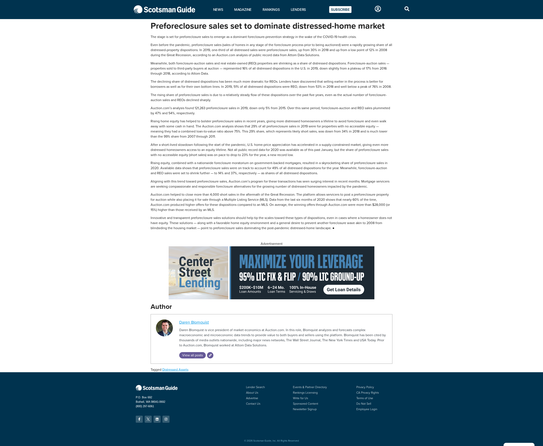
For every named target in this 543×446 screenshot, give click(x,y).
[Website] (210, 355)
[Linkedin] (157, 419)
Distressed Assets (175, 369)
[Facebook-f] (139, 419)
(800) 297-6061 (145, 406)
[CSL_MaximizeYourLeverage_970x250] (271, 298)
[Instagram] (165, 419)
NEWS (218, 9)
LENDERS (298, 9)
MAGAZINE (243, 9)
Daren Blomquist (194, 322)
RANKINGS (271, 9)
